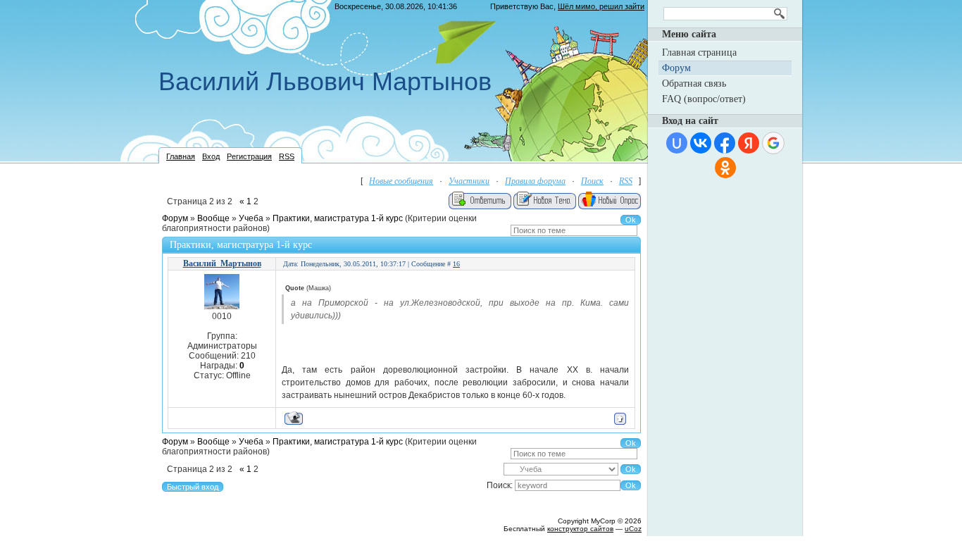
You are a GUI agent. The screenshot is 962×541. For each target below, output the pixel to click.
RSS (286, 156)
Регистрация (249, 156)
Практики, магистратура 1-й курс (338, 218)
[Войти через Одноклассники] (725, 167)
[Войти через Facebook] (724, 143)
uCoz (633, 529)
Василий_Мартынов (222, 263)
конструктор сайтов (580, 529)
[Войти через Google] (773, 143)
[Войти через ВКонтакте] (700, 143)
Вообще (213, 218)
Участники (469, 181)
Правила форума (535, 181)
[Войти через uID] (676, 143)
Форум (175, 218)
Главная (180, 156)
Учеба (251, 218)
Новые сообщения (401, 181)
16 (456, 264)
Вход (211, 156)
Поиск (592, 181)
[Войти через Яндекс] (748, 143)
